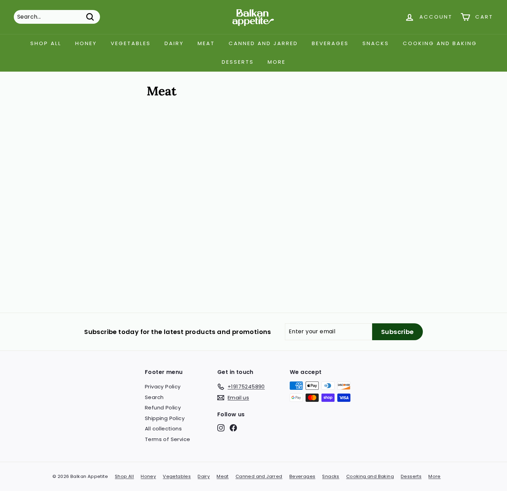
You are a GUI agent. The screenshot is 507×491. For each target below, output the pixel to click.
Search (154, 397)
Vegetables (131, 43)
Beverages (330, 43)
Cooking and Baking (440, 43)
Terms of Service (167, 439)
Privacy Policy (163, 386)
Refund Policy (163, 407)
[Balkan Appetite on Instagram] (221, 428)
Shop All (45, 43)
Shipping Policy (165, 418)
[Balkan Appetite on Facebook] (233, 428)
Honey (86, 43)
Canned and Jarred (263, 43)
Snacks (375, 43)
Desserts (238, 61)
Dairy (174, 43)
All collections (163, 428)
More (277, 61)
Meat (206, 43)
